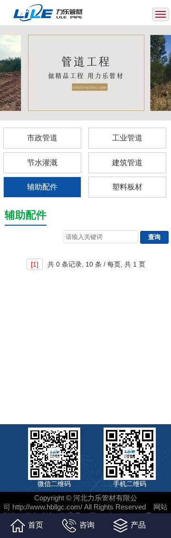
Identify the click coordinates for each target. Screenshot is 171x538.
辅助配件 (42, 187)
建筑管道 (127, 163)
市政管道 (42, 138)
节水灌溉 (42, 163)
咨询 (87, 525)
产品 (138, 525)
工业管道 (127, 138)
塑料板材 (127, 187)
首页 (35, 525)
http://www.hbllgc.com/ (47, 507)
